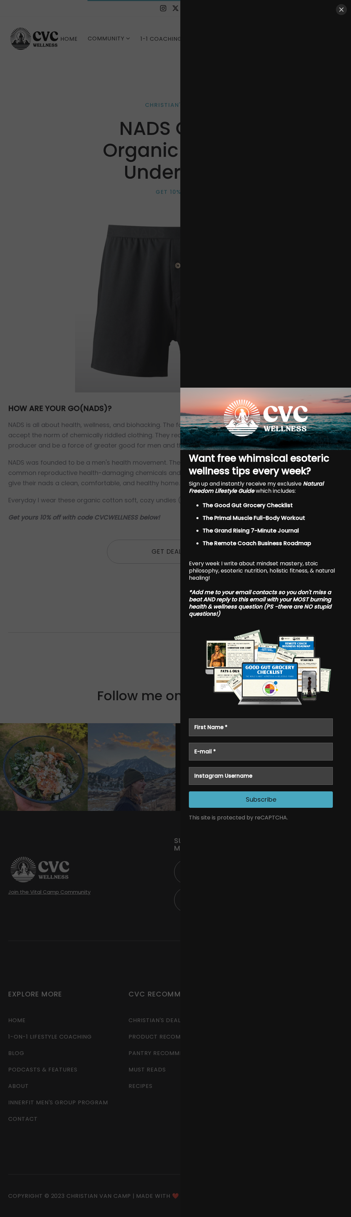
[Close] (341, 9)
